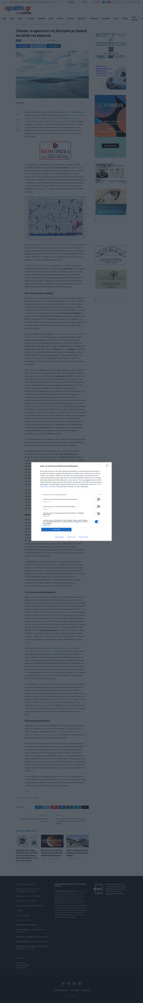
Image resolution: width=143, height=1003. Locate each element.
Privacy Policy (83, 537)
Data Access (71, 537)
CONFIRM (56, 529)
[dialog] (71, 501)
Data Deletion (59, 537)
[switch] (97, 499)
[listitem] (71, 495)
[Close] (108, 466)
